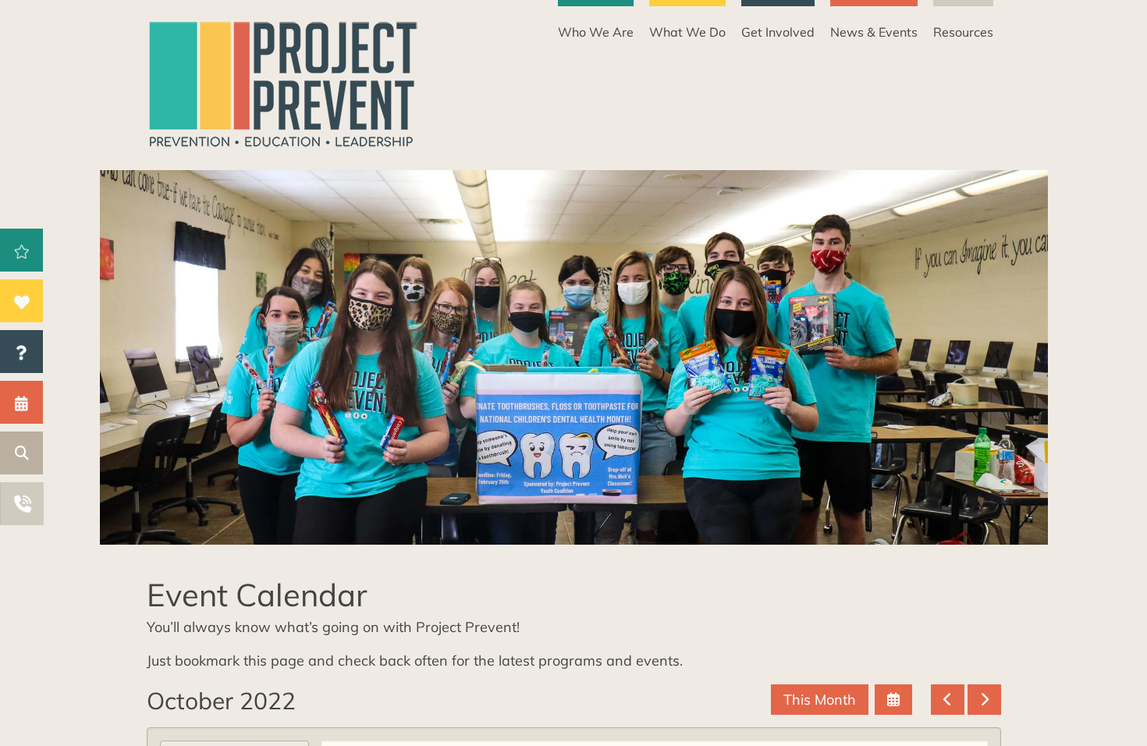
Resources (963, 32)
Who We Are (596, 32)
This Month (819, 700)
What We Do (687, 32)
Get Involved (778, 32)
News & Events (874, 32)
